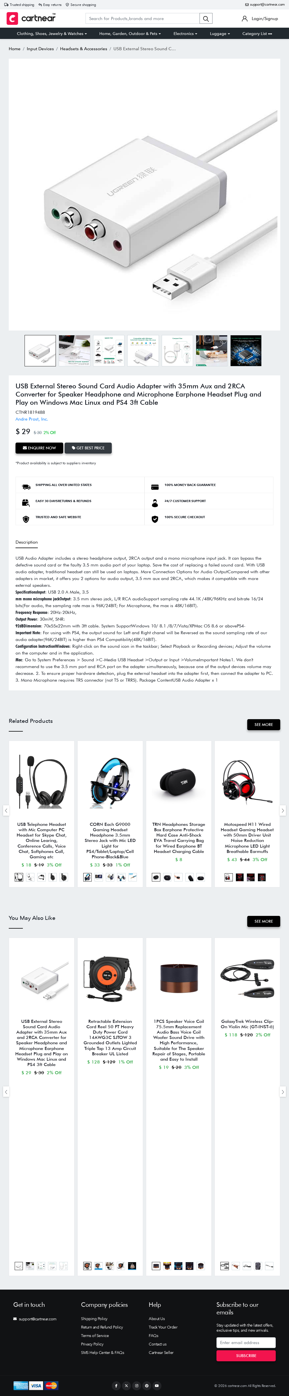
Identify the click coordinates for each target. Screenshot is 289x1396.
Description (27, 542)
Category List (255, 33)
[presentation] (6, 810)
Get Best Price (89, 448)
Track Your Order (163, 1327)
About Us (157, 1318)
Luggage (218, 33)
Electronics (184, 33)
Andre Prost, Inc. (32, 419)
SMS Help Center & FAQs (102, 1352)
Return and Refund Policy (102, 1327)
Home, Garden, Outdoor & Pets (128, 33)
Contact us (157, 1344)
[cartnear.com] (31, 18)
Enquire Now (41, 448)
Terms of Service (95, 1335)
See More (264, 724)
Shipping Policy (94, 1318)
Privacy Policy (92, 1344)
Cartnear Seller (161, 1352)
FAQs (153, 1335)
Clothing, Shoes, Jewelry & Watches (50, 33)
